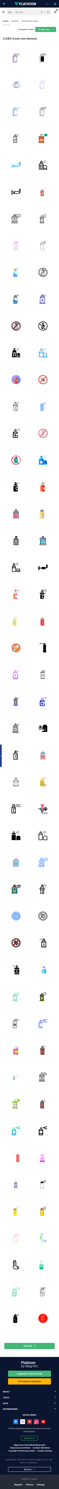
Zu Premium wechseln (29, 1381)
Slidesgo (41, 1484)
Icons (5, 21)
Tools (6, 1397)
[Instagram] (36, 1421)
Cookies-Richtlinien (41, 1448)
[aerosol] (16, 58)
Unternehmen (10, 1409)
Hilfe (5, 1403)
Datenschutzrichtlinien (20, 1448)
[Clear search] (42, 12)
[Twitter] (22, 1421)
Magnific (18, 1484)
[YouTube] (43, 1421)
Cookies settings (44, 1451)
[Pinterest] (29, 1421)
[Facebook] (15, 1421)
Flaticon (29, 1484)
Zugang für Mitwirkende (29, 1373)
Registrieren (29, 1438)
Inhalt (6, 1392)
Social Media (29, 1415)
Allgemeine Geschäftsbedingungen (29, 1445)
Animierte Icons (30, 21)
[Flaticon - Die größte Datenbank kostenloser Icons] (25, 3)
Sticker (15, 21)
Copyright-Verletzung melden (21, 1451)
